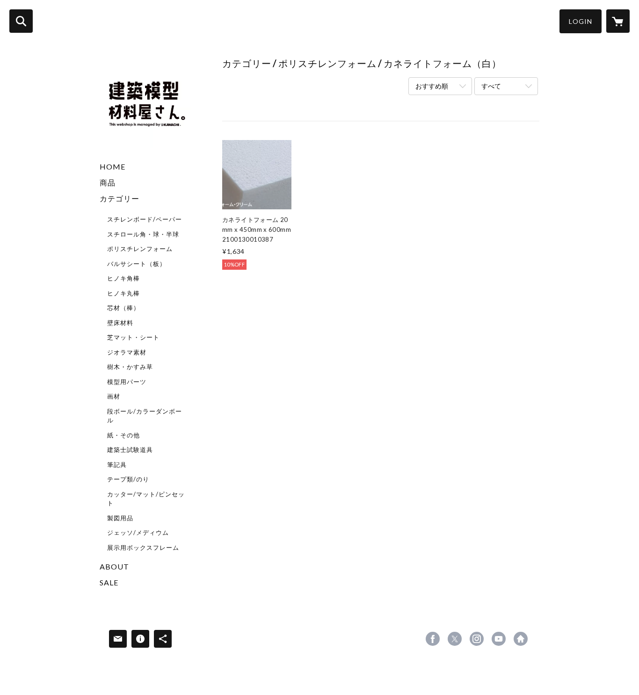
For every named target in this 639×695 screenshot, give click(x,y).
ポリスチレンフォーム (140, 248)
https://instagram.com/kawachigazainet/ (477, 639)
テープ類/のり (128, 479)
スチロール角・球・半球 (143, 234)
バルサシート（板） (136, 263)
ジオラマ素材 (126, 352)
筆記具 (117, 464)
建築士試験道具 (130, 449)
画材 (113, 396)
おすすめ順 (431, 86)
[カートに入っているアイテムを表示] (618, 21)
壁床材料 (120, 322)
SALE (109, 582)
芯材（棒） (123, 307)
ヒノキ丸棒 (123, 293)
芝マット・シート (133, 337)
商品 (108, 182)
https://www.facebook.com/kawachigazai (433, 639)
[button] (580, 21)
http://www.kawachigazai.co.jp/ (521, 639)
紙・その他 (123, 435)
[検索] (21, 21)
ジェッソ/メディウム (138, 532)
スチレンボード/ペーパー (144, 219)
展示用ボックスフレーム (143, 547)
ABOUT (114, 566)
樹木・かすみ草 (130, 366)
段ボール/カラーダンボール (144, 415)
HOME (112, 166)
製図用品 (120, 518)
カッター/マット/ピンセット (146, 498)
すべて (491, 86)
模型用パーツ (126, 381)
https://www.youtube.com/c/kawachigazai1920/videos (499, 639)
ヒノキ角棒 (123, 278)
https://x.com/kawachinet (455, 639)
